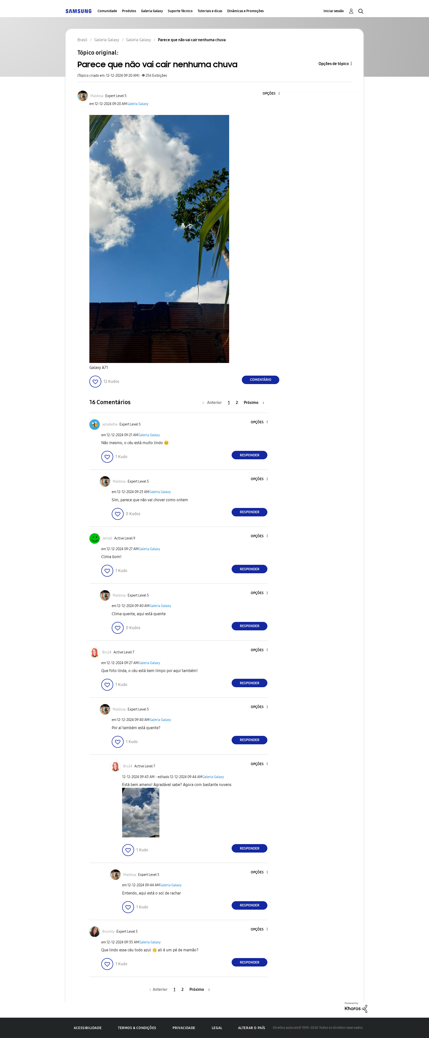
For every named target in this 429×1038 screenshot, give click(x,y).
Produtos (129, 11)
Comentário (260, 380)
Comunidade (107, 11)
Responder (249, 455)
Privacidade (184, 1028)
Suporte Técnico (180, 11)
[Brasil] (78, 11)
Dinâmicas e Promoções (245, 11)
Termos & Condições (137, 1028)
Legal (217, 1028)
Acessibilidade (88, 1028)
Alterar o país (251, 1028)
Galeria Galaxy (152, 11)
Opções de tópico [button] (334, 63)
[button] (271, 93)
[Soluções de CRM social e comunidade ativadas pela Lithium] (356, 1007)
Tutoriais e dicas (210, 11)
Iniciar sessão (333, 11)
